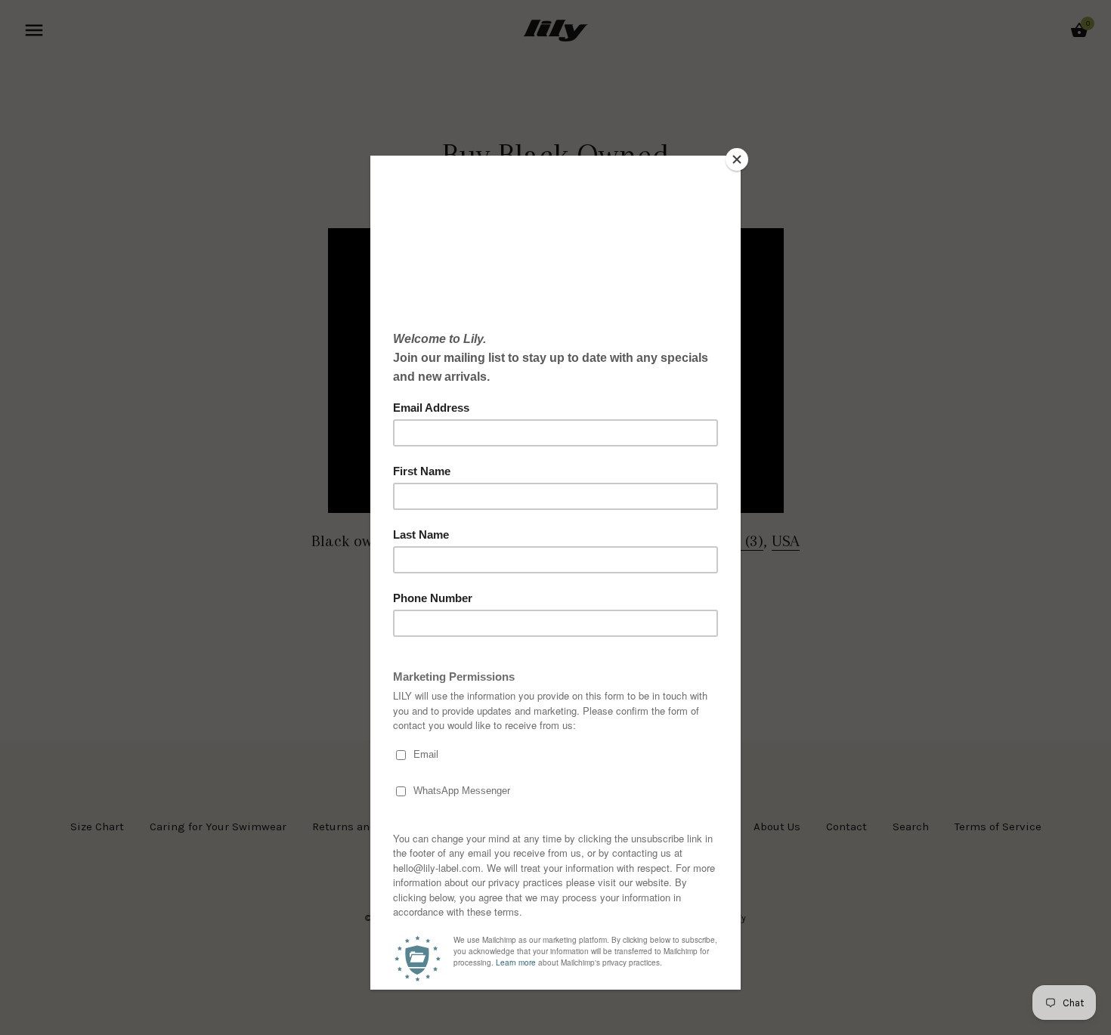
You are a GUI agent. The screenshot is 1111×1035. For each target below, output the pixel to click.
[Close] (737, 159)
